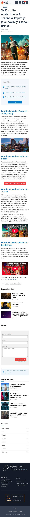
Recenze (15, 442)
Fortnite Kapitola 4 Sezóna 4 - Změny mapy (15, 87)
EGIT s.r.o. (21, 514)
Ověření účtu (4, 484)
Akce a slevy (15, 428)
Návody (15, 435)
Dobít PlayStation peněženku (15, 183)
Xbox (7, 283)
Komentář (5, 346)
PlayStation (14, 283)
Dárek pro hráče (5, 482)
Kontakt (20, 511)
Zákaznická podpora (16, 466)
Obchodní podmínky (12, 511)
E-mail (4, 340)
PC (19, 283)
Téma (15, 445)
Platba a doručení (5, 479)
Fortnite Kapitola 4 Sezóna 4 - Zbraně (15, 97)
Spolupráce (4, 486)
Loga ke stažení (20, 481)
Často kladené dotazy (6, 481)
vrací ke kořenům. (11, 279)
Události (15, 448)
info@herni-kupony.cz (16, 468)
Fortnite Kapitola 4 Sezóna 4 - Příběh (15, 92)
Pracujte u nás (19, 485)
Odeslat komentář (20, 359)
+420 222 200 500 (15, 469)
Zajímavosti (15, 452)
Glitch (15, 432)
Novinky (15, 438)
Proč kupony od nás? (21, 480)
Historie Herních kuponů (22, 483)
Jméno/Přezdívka (7, 334)
